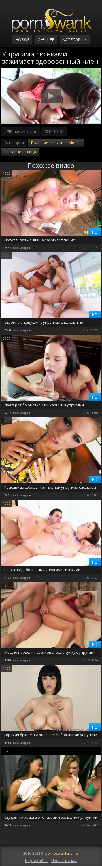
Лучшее (46, 39)
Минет (74, 142)
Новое (22, 39)
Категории (75, 39)
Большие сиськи (46, 142)
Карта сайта (36, 860)
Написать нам (64, 860)
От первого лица (19, 151)
